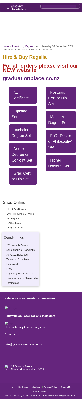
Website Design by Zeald (16, 395)
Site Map (36, 387)
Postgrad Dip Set (15, 227)
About (73, 19)
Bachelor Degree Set (21, 133)
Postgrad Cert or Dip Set (57, 98)
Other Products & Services (52, 19)
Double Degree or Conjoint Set (22, 154)
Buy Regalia (13, 218)
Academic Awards (45, 28)
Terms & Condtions (40, 391)
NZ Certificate (14, 223)
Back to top (23, 387)
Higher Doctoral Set (58, 163)
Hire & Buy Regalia (17, 209)
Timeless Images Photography (22, 278)
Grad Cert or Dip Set (21, 176)
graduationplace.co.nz (31, 78)
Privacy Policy (50, 387)
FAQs (26, 28)
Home (5, 19)
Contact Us (65, 387)
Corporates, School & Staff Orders (29, 37)
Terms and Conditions (17, 259)
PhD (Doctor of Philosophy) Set (60, 141)
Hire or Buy (18, 19)
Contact (68, 37)
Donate (56, 37)
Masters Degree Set (58, 120)
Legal (30, 19)
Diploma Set (19, 114)
